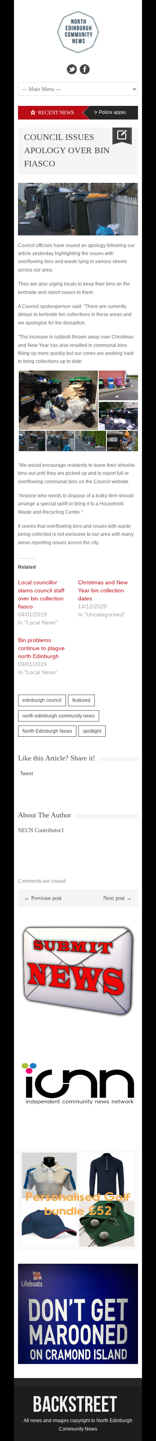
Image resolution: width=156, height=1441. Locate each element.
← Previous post (43, 898)
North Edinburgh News (47, 731)
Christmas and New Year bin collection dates (103, 590)
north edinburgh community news (58, 716)
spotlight (92, 731)
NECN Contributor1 (41, 830)
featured (81, 700)
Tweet (26, 773)
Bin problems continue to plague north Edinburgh (41, 648)
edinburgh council (42, 700)
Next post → (117, 898)
